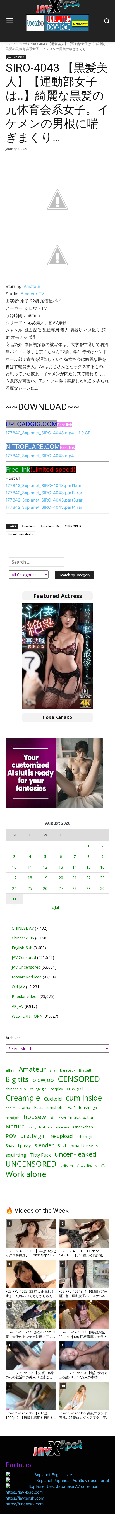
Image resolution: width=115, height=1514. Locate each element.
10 (14, 867)
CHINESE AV (23, 928)
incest (62, 1118)
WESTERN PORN (27, 1016)
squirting (16, 1155)
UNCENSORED (31, 1164)
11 (30, 867)
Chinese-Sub (23, 938)
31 (14, 899)
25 (30, 888)
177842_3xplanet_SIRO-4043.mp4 (40, 455)
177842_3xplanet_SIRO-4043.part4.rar (44, 507)
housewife (38, 1117)
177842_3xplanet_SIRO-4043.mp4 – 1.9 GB (48, 432)
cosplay (57, 1089)
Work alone (26, 1174)
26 (45, 888)
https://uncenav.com (25, 1503)
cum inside (84, 1098)
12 (45, 867)
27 (61, 888)
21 (74, 877)
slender (44, 1145)
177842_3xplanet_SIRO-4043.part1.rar (44, 485)
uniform (66, 1165)
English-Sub (22, 947)
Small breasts (84, 1146)
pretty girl (33, 1136)
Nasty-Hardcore (40, 1127)
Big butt (85, 1070)
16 (102, 867)
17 (14, 877)
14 (74, 867)
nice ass (62, 1127)
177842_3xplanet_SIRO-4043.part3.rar (44, 500)
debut (10, 1108)
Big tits (17, 1079)
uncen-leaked (75, 1154)
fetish (84, 1107)
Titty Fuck (40, 1155)
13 (61, 867)
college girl (38, 1089)
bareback (67, 1070)
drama (24, 1107)
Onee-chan (83, 1127)
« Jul (55, 907)
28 (74, 888)
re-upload (62, 1136)
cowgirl (75, 1088)
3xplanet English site (53, 1474)
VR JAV (17, 1006)
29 (88, 888)
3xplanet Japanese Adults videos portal (72, 1480)
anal (53, 1070)
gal (95, 1107)
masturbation (82, 1117)
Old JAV (18, 986)
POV (11, 1136)
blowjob (43, 1080)
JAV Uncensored (26, 967)
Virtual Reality (87, 1165)
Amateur (32, 286)
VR (103, 1165)
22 (88, 877)
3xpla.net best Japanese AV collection (63, 1486)
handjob (13, 1117)
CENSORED (73, 526)
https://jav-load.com (24, 1492)
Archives (13, 1037)
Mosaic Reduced (27, 977)
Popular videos (25, 996)
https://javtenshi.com (25, 1498)
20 (61, 877)
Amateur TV (32, 293)
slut (62, 1145)
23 (102, 877)
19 (45, 877)
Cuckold (53, 1099)
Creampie (23, 1098)
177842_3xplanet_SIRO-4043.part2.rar (44, 492)
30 (102, 888)
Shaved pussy (18, 1145)
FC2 (71, 1107)
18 (30, 877)
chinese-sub (16, 1089)
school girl (85, 1136)
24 (14, 888)
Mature (15, 1126)
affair (10, 1070)
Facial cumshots (20, 534)
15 (88, 867)
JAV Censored (16, 44)
